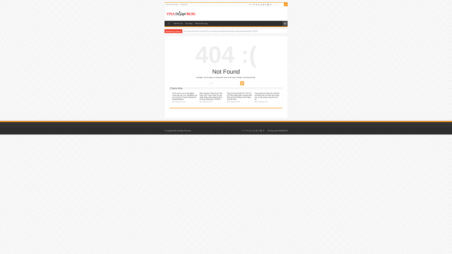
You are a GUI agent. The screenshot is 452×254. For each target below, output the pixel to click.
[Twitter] (254, 4)
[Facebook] (251, 4)
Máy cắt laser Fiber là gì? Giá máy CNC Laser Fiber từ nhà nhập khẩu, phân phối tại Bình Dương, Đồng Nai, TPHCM (220, 31)
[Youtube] (261, 4)
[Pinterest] (256, 4)
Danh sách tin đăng (172, 4)
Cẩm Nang (188, 23)
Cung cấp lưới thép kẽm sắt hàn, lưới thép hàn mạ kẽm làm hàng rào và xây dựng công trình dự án (267, 96)
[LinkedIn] (259, 4)
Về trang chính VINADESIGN (278, 131)
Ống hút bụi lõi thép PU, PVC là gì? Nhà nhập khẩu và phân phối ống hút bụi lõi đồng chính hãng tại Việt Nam (239, 96)
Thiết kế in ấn (178, 23)
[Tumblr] (265, 4)
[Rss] (250, 4)
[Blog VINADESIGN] (181, 13)
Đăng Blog (184, 4)
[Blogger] (268, 4)
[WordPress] (271, 4)
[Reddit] (263, 4)
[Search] (286, 4)
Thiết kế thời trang (201, 23)
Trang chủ (169, 23)
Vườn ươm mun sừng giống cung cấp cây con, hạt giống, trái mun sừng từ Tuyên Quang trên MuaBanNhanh (184, 96)
